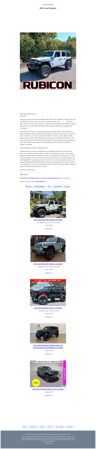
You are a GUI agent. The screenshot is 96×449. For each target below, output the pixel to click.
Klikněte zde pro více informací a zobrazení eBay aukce (45, 178)
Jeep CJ (50, 426)
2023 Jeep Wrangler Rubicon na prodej (48, 220)
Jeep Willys (69, 426)
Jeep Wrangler (57, 186)
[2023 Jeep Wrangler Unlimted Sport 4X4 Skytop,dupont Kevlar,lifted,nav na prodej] (48, 343)
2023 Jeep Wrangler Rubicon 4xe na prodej (48, 389)
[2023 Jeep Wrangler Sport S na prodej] (48, 305)
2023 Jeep (28, 186)
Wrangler (67, 186)
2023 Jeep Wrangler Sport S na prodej (48, 308)
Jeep (49, 186)
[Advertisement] (48, 21)
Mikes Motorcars (40, 181)
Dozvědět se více (51, 441)
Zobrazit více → (49, 228)
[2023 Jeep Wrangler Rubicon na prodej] (48, 217)
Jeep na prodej (48, 5)
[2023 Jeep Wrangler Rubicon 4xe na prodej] (48, 386)
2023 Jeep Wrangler (39, 186)
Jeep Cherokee (59, 426)
